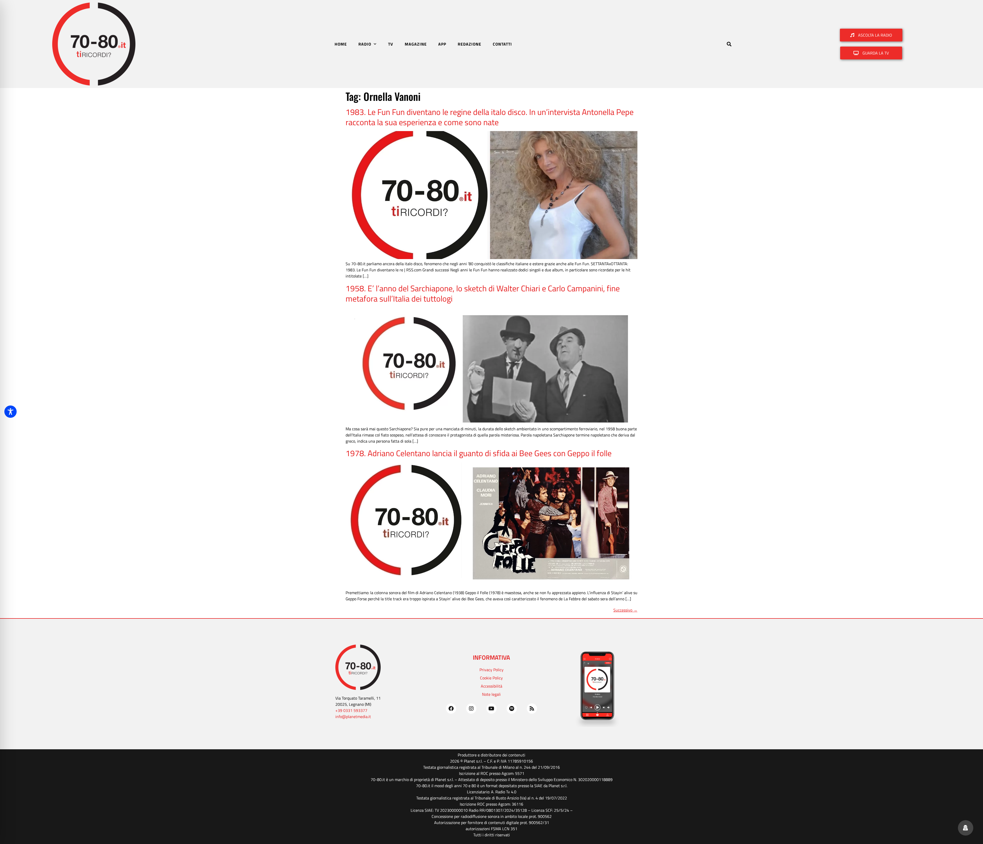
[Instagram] (471, 708)
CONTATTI (502, 44)
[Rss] (532, 708)
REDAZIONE (469, 44)
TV (390, 44)
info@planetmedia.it (353, 716)
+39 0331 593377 (351, 710)
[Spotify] (512, 708)
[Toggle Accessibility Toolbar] (10, 411)
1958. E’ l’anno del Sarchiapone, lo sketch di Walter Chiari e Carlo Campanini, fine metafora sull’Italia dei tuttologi (483, 293)
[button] (729, 44)
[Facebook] (451, 708)
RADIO (364, 44)
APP (442, 44)
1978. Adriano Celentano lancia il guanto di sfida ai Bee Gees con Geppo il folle (479, 453)
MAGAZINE (416, 44)
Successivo (625, 610)
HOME (341, 44)
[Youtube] (491, 708)
